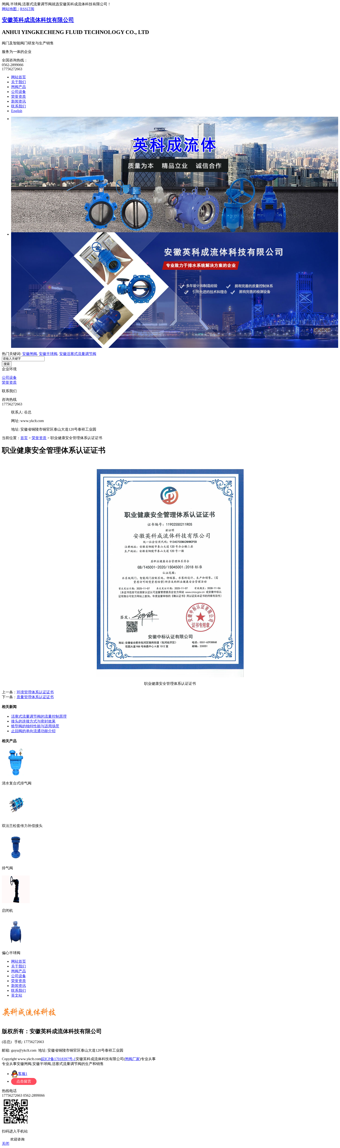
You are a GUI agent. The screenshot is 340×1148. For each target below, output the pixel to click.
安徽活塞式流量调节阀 (77, 354)
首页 (24, 438)
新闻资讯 (18, 101)
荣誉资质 (18, 96)
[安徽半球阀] (174, 290)
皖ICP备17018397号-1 (58, 1059)
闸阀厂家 (132, 1059)
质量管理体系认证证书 (35, 697)
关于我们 (18, 82)
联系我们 (18, 106)
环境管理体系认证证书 (35, 692)
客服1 (22, 1074)
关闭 (5, 1143)
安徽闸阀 (29, 354)
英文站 (16, 995)
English (16, 111)
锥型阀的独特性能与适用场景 (35, 726)
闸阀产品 (18, 87)
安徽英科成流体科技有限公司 (38, 20)
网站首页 (18, 77)
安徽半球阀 (48, 354)
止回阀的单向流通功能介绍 (33, 731)
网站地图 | (10, 9)
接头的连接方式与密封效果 (33, 721)
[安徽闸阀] (174, 174)
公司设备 (18, 92)
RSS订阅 (27, 9)
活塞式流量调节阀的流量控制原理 (39, 716)
